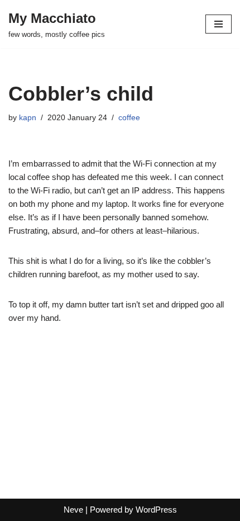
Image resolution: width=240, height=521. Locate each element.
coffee (129, 117)
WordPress (156, 509)
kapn (27, 117)
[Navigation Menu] (218, 24)
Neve (73, 509)
